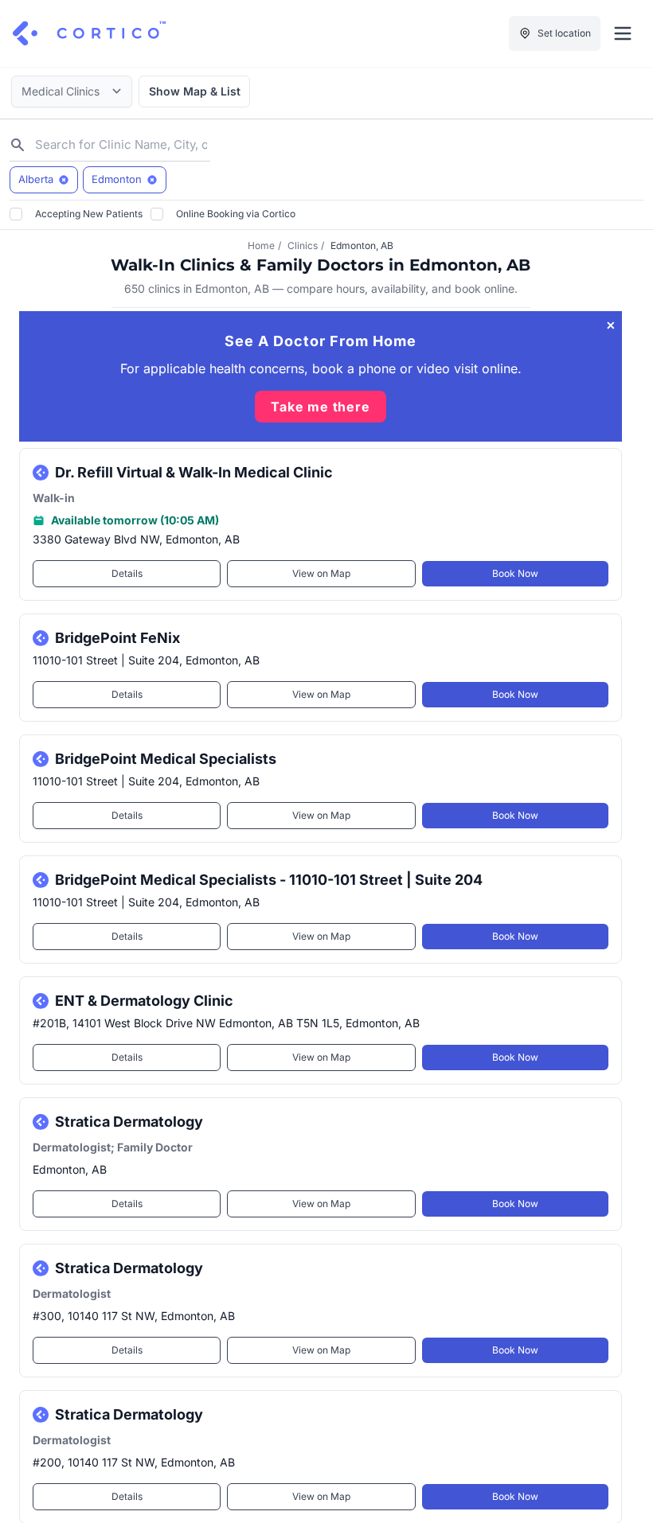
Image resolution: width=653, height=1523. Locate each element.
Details (127, 573)
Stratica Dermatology (129, 1121)
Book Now (515, 573)
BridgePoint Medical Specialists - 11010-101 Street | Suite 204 (269, 879)
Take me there (320, 407)
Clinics (302, 245)
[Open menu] (622, 33)
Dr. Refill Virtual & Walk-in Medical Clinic (194, 472)
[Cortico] (89, 33)
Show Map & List (194, 91)
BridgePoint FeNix (117, 637)
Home (261, 245)
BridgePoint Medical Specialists (165, 758)
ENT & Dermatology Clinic (144, 1000)
